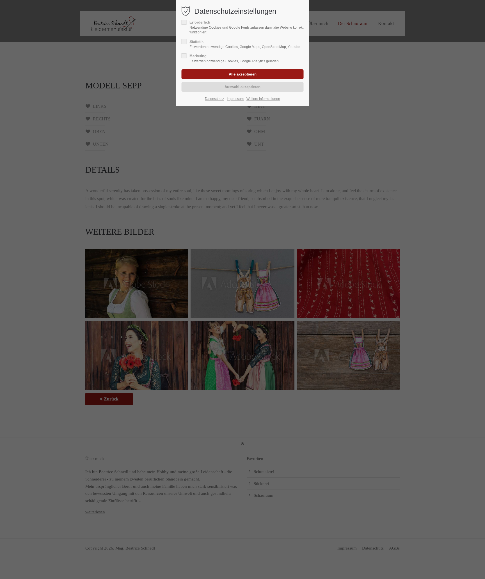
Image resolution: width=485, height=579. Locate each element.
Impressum (235, 99)
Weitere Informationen (263, 99)
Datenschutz (214, 99)
